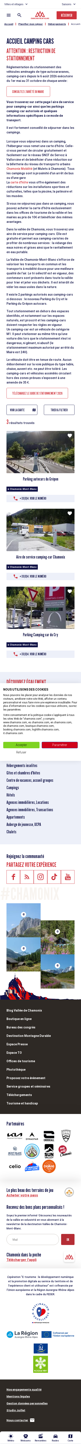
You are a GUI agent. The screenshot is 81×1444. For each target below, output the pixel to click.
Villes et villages (13, 4)
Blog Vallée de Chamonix (24, 1010)
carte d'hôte (19, 182)
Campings (12, 787)
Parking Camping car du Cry (40, 634)
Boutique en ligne (19, 1019)
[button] (39, 625)
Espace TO (14, 1052)
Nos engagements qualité (23, 1389)
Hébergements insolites (21, 765)
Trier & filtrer (59, 410)
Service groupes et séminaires (28, 1086)
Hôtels (10, 795)
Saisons (66, 4)
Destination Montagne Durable (28, 1036)
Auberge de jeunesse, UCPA (23, 824)
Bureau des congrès (20, 1027)
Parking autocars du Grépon (40, 479)
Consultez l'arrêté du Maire (28, 92)
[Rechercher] (19, 15)
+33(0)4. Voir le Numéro (32, 498)
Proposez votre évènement (25, 1078)
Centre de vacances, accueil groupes (29, 780)
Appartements (15, 817)
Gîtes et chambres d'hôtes (23, 772)
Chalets (11, 831)
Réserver (66, 15)
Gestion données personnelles (27, 1403)
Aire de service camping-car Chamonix (40, 557)
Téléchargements (19, 1095)
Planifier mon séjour (30, 24)
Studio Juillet (15, 1410)
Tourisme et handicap (22, 1103)
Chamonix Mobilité (19, 168)
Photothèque (15, 1069)
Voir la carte (17, 410)
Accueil (8, 24)
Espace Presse (17, 1044)
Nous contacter (17, 1420)
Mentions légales (18, 1396)
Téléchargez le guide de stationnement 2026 (37, 393)
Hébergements (57, 24)
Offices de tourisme (20, 1061)
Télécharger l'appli (21, 1260)
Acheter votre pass (22, 1195)
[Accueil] (40, 15)
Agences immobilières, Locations (27, 802)
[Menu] (8, 15)
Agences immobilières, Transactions (29, 809)
